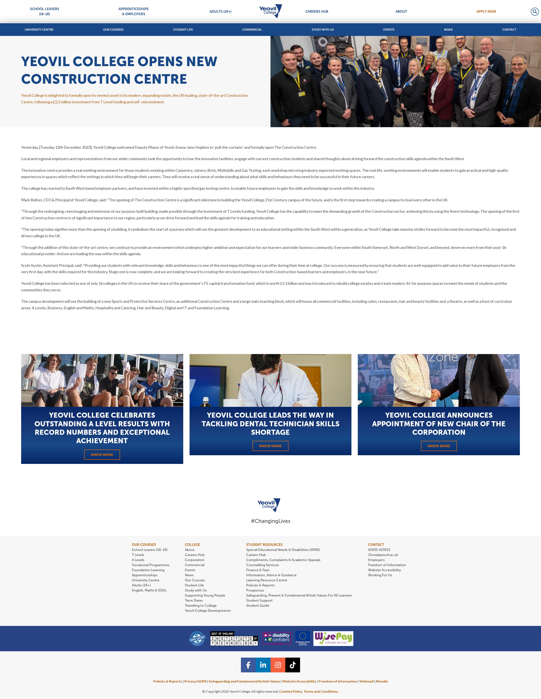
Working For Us (380, 575)
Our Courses (113, 29)
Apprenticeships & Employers (134, 11)
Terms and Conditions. (321, 691)
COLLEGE (192, 545)
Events (388, 29)
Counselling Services (262, 565)
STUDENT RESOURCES (264, 545)
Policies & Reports (260, 585)
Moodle (382, 681)
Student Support (259, 600)
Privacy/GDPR (195, 681)
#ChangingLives (270, 521)
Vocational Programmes (150, 565)
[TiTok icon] (292, 665)
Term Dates (194, 600)
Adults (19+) (220, 12)
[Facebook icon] (248, 665)
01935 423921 (379, 550)
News (448, 29)
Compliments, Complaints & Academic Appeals (283, 560)
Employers (376, 560)
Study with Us (323, 29)
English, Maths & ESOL (149, 590)
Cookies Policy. (291, 691)
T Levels (138, 555)
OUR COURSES (144, 545)
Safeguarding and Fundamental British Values (244, 681)
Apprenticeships (144, 575)
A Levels (138, 560)
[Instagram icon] (277, 665)
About (401, 12)
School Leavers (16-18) (44, 11)
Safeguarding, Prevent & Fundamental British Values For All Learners (299, 595)
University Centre (39, 29)
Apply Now (486, 12)
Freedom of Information (387, 565)
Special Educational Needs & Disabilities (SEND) (283, 550)
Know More (102, 454)
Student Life (183, 29)
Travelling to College (201, 606)
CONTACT (376, 545)
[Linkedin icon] (263, 665)
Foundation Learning (148, 570)
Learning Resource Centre (266, 580)
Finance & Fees (257, 570)
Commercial (252, 29)
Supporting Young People (205, 595)
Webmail (366, 681)
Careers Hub (316, 12)
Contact (509, 29)
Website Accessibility (384, 570)
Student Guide (257, 606)
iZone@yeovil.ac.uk (383, 555)
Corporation (194, 560)
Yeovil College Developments (208, 611)
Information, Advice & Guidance (271, 575)
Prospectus (255, 590)
